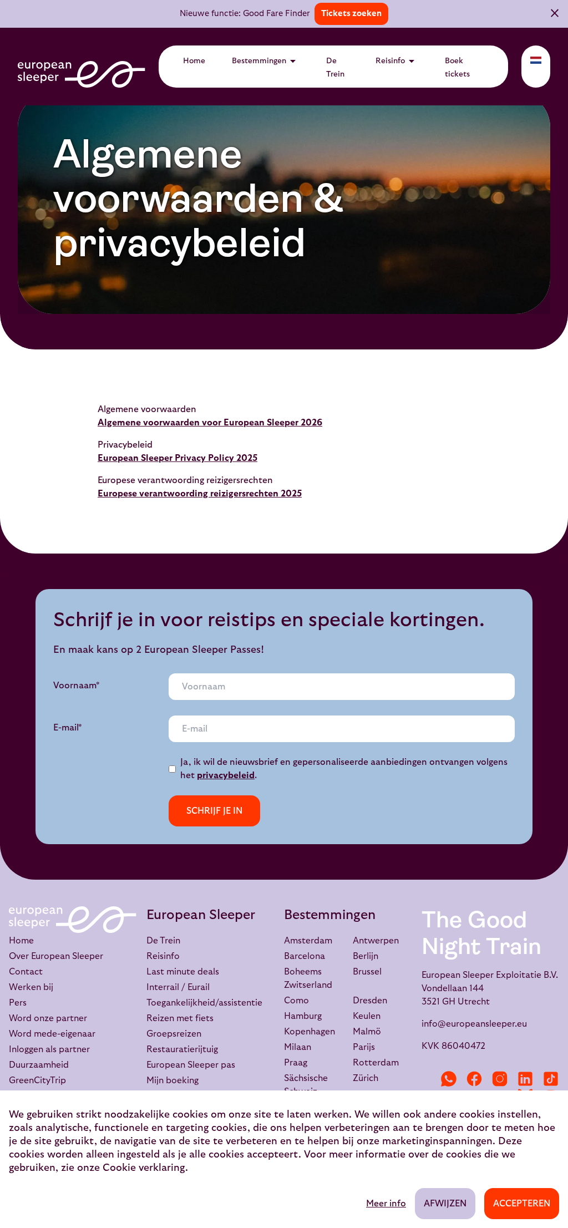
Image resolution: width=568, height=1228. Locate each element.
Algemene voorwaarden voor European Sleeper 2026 (210, 422)
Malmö (367, 1031)
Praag (295, 1062)
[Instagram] (499, 1078)
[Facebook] (474, 1078)
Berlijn (365, 956)
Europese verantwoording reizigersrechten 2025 (200, 493)
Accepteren (521, 1203)
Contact (26, 971)
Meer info (386, 1203)
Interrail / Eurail (178, 987)
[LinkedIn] (525, 1078)
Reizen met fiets (180, 1018)
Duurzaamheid (39, 1064)
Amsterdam (308, 940)
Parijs (364, 1047)
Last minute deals (182, 971)
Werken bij (31, 987)
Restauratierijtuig (182, 1049)
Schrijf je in (214, 810)
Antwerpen (376, 940)
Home (194, 61)
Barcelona (304, 956)
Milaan (297, 1047)
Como (296, 1000)
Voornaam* (76, 685)
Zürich (365, 1078)
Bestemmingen (266, 61)
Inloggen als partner (49, 1049)
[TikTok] (550, 1078)
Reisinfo (397, 61)
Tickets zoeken (351, 13)
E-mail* (67, 727)
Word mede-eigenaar (52, 1033)
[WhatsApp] (448, 1078)
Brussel (367, 971)
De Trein (335, 67)
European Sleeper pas (190, 1064)
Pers (18, 1002)
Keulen (367, 1016)
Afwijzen (445, 1203)
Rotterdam (376, 1062)
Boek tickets (457, 67)
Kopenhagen (309, 1031)
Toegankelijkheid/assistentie (204, 1002)
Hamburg (303, 1016)
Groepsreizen (173, 1033)
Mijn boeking (172, 1080)
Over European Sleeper (56, 956)
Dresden (370, 1000)
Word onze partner (48, 1018)
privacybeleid (226, 775)
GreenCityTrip (37, 1080)
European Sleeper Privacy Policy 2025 (177, 458)
